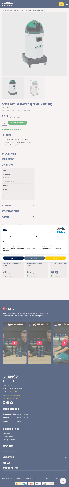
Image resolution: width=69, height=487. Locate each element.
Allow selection (34, 258)
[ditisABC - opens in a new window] (61, 230)
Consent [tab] (12, 237)
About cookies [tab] (34, 237)
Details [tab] (57, 237)
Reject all (13, 258)
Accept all (55, 258)
